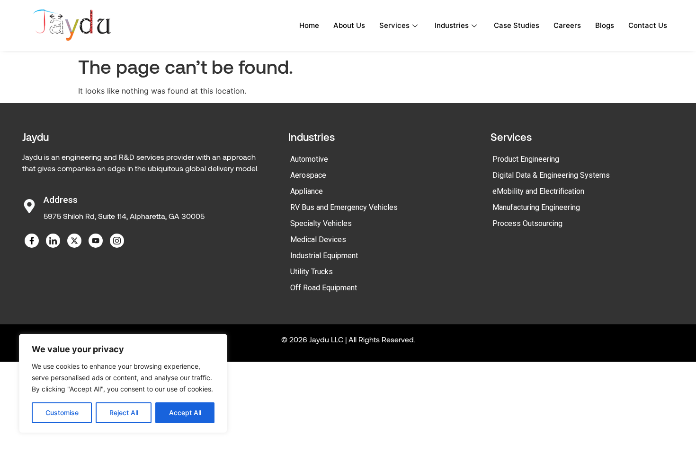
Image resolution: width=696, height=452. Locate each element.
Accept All (185, 413)
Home (309, 25)
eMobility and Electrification (538, 191)
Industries (452, 25)
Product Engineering (525, 159)
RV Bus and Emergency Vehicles (344, 207)
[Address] (29, 206)
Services (394, 25)
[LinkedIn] (53, 241)
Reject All (123, 413)
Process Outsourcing (527, 223)
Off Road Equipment (323, 287)
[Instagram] (117, 241)
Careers (567, 25)
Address (61, 199)
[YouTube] (96, 241)
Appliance (306, 191)
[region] (123, 383)
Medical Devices (318, 239)
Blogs (604, 25)
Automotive (309, 159)
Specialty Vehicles (321, 223)
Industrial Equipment (324, 255)
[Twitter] (74, 241)
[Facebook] (32, 241)
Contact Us (647, 25)
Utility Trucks (311, 271)
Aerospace (308, 175)
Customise (62, 413)
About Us (349, 25)
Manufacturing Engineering (536, 207)
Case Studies (516, 25)
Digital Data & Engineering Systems (551, 175)
